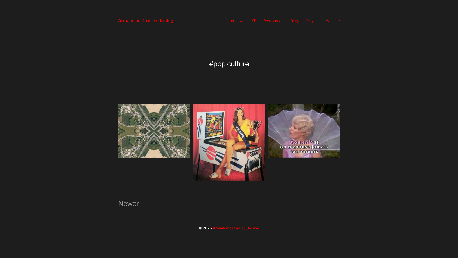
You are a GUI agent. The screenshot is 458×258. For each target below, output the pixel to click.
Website (333, 21)
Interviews (235, 21)
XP (253, 21)
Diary (294, 21)
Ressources (273, 21)
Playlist (312, 21)
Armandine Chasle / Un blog (145, 20)
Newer (128, 203)
